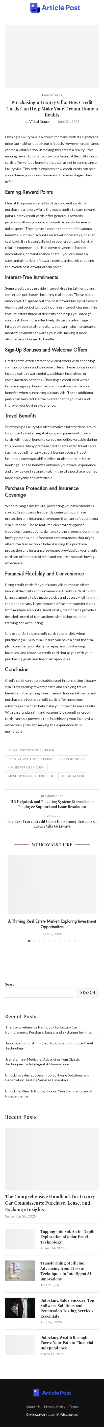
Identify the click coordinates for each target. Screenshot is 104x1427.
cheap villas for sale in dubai (30, 758)
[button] (12, 898)
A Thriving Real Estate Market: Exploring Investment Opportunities (52, 924)
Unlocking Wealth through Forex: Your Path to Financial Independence (66, 1342)
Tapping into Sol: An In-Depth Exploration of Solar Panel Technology (67, 1237)
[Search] (98, 8)
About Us (33, 1407)
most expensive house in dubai (30, 776)
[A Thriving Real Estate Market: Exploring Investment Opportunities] (52, 884)
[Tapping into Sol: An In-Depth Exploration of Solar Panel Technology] (20, 1239)
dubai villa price (72, 758)
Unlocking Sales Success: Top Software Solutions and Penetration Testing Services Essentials (67, 1308)
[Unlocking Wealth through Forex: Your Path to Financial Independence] (20, 1345)
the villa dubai (73, 776)
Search (10, 984)
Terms (74, 1407)
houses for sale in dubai (26, 767)
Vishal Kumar (39, 121)
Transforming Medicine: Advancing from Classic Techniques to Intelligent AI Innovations (65, 1270)
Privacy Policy (54, 1407)
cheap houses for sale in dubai (31, 750)
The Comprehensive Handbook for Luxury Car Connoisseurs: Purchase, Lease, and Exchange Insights (50, 1203)
